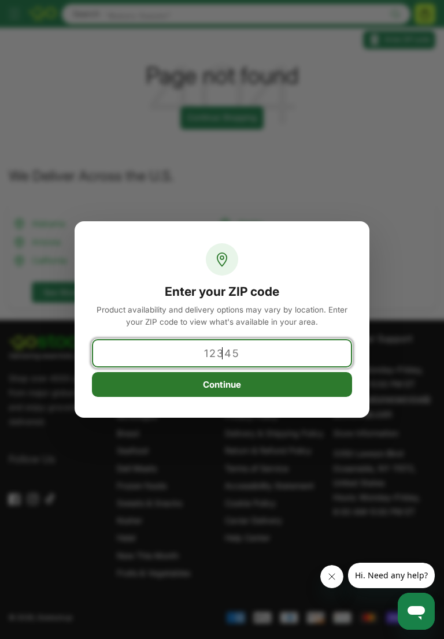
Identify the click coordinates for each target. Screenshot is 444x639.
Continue (222, 384)
